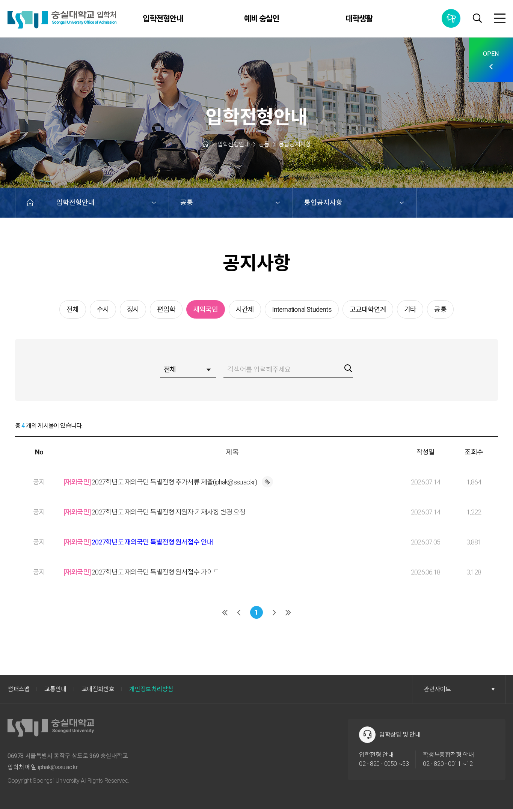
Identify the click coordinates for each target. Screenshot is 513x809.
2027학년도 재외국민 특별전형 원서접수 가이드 (141, 572)
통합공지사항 (451, 18)
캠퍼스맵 (18, 689)
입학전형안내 (163, 18)
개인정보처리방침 (151, 689)
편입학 (166, 309)
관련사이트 (437, 689)
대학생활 (359, 18)
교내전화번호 (98, 689)
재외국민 (205, 309)
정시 (133, 309)
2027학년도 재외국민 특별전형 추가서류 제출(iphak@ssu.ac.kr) (160, 482)
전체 (72, 309)
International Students (301, 309)
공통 (186, 202)
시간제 (245, 309)
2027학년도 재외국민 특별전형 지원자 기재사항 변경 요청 (154, 512)
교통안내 (55, 689)
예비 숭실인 (261, 18)
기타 (410, 309)
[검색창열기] (477, 19)
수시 (103, 309)
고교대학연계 (368, 309)
